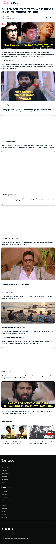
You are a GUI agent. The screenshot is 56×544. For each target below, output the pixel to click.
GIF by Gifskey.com (7, 292)
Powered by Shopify (23, 538)
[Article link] (14, 435)
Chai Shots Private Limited (11, 538)
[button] (2, 2)
